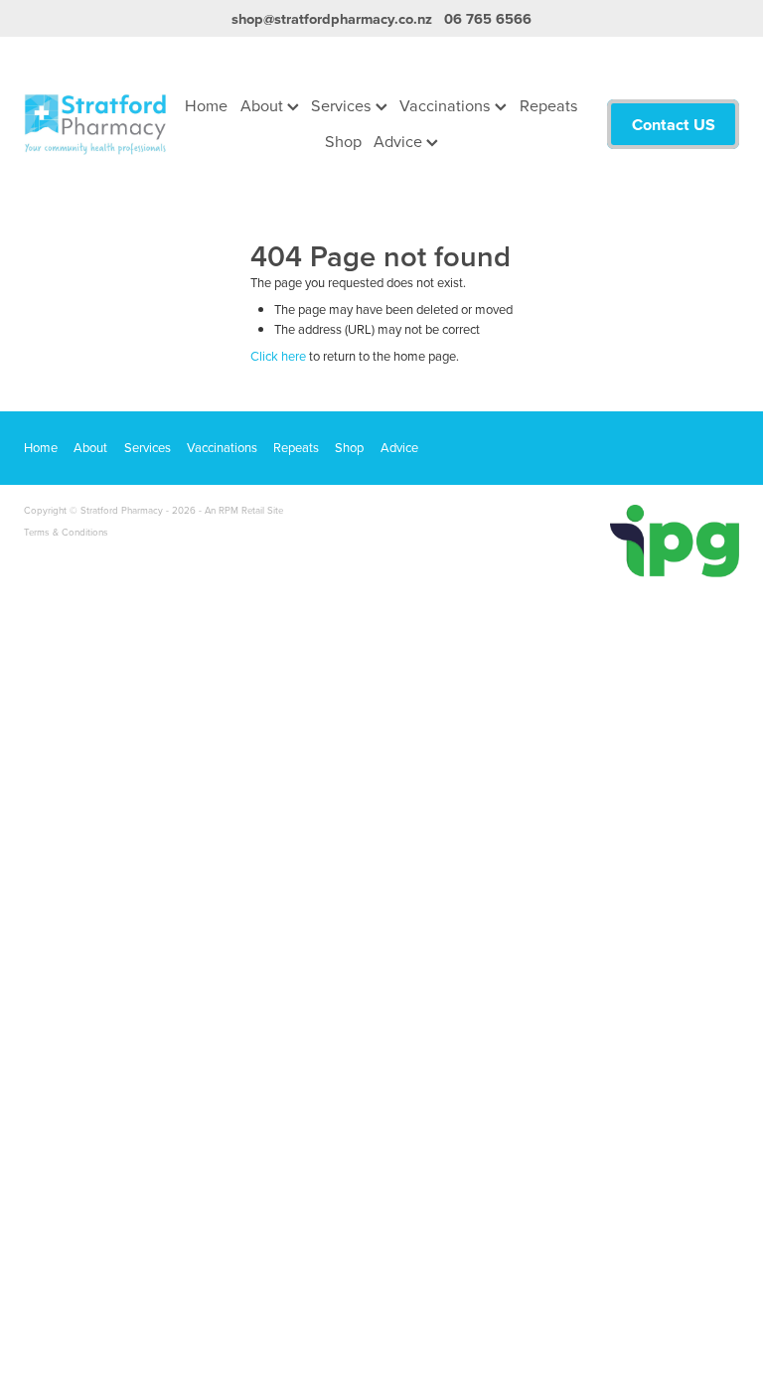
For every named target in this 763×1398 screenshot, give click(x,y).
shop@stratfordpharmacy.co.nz (331, 18)
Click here (278, 356)
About (263, 104)
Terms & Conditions (66, 532)
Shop (343, 140)
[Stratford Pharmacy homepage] (95, 124)
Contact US (673, 124)
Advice (400, 140)
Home (206, 104)
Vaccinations (447, 104)
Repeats (549, 104)
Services (343, 104)
